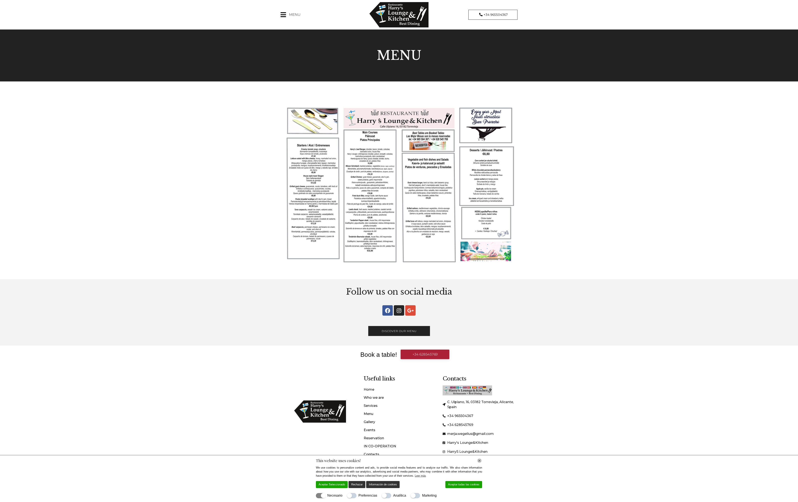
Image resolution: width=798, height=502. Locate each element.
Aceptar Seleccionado (332, 484)
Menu (368, 414)
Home (369, 389)
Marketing (429, 495)
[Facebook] (387, 310)
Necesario (334, 495)
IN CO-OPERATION (380, 446)
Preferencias (367, 495)
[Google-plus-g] (410, 310)
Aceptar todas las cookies (463, 484)
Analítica (399, 495)
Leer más (420, 475)
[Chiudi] (479, 460)
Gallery (369, 422)
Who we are (374, 398)
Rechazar (357, 484)
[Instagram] (399, 310)
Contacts (371, 454)
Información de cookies (383, 484)
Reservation (374, 438)
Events (369, 430)
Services (371, 406)
